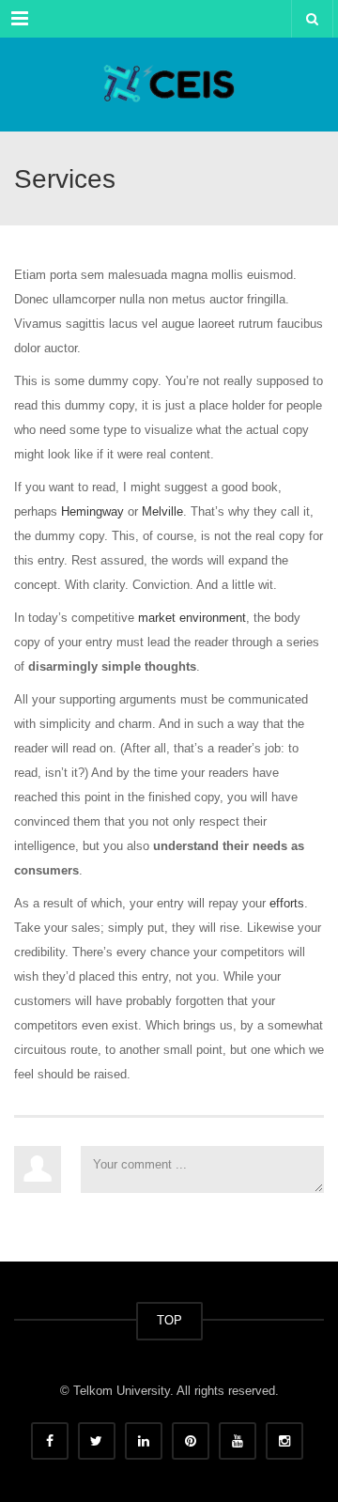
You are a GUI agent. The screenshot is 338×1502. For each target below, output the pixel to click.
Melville (162, 511)
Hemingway (92, 511)
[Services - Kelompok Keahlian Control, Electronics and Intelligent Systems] (169, 85)
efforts (286, 903)
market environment (192, 618)
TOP (169, 1320)
